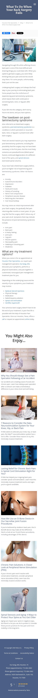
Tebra (28, 690)
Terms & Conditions (11, 653)
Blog (21, 23)
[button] (35, 4)
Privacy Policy (29, 648)
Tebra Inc (18, 648)
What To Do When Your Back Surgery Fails (17, 24)
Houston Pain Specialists (9, 23)
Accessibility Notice (27, 653)
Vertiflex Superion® (12, 303)
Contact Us (19, 658)
